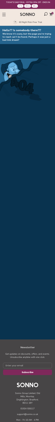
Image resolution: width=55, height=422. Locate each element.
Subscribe (27, 372)
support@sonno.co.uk (27, 414)
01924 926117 (27, 408)
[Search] (46, 14)
